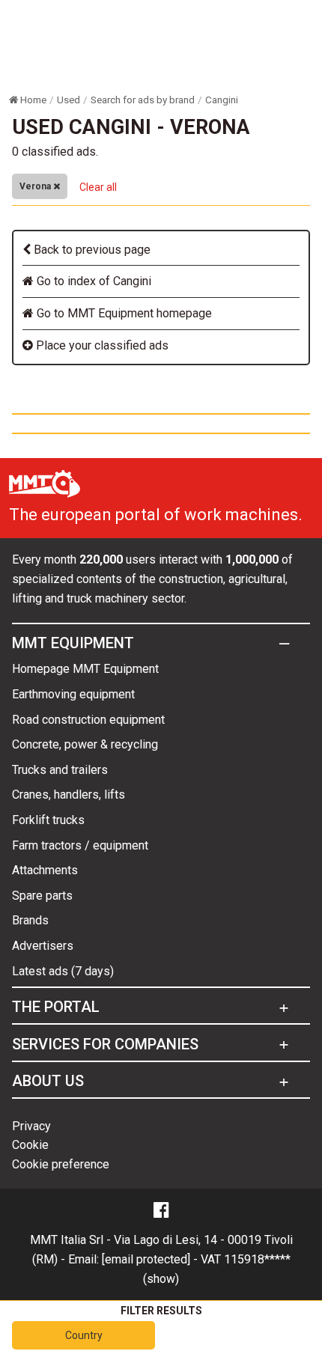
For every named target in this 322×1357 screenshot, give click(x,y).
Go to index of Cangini (92, 281)
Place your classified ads (100, 345)
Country (84, 1335)
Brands (30, 920)
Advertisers (42, 946)
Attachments (45, 870)
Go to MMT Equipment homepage (123, 313)
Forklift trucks (48, 820)
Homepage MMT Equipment (85, 669)
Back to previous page (91, 250)
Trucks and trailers (60, 770)
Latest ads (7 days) (63, 971)
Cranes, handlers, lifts (68, 794)
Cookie (30, 1145)
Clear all (98, 187)
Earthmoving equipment (73, 694)
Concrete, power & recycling (85, 744)
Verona (36, 186)
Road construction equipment (88, 720)
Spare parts (42, 895)
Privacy (31, 1126)
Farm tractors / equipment (80, 845)
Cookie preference (60, 1164)
